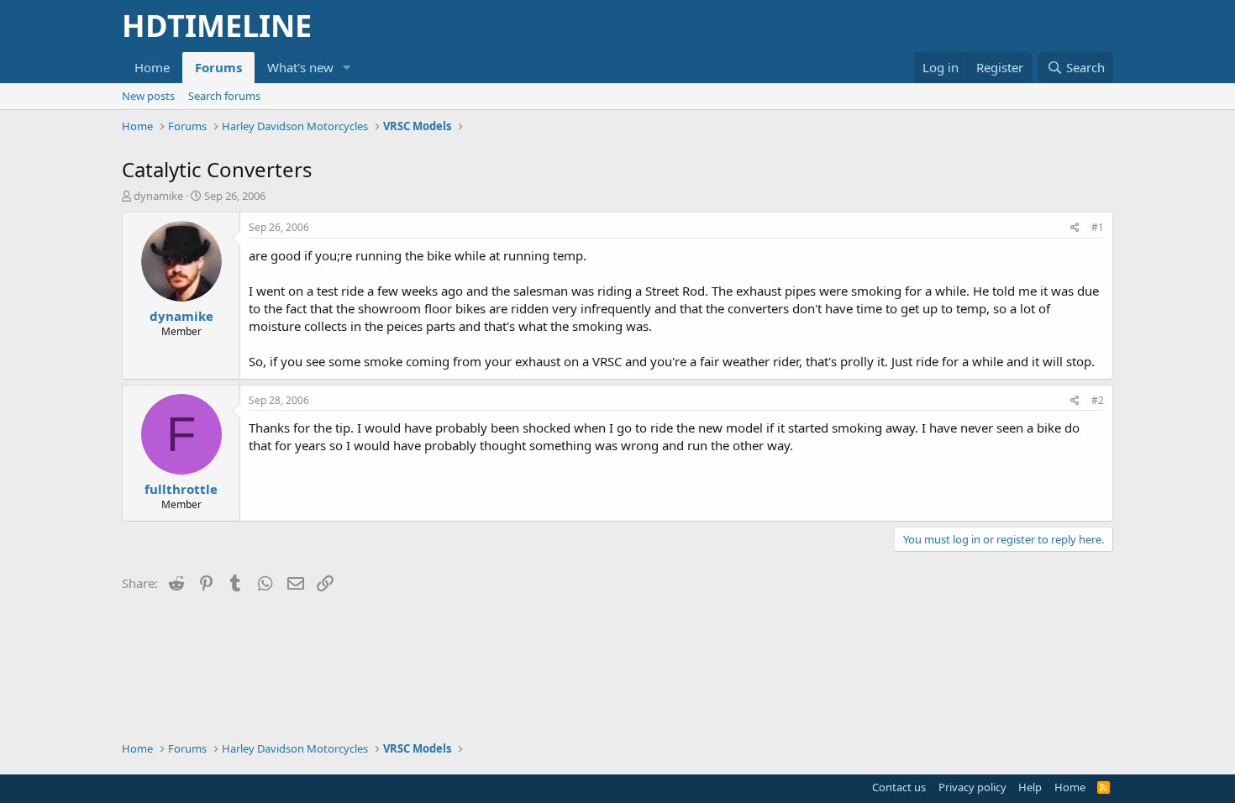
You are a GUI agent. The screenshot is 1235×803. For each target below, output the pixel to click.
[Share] (1074, 228)
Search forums (224, 95)
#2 (1097, 400)
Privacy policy (972, 787)
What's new (300, 67)
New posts (148, 95)
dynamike (158, 195)
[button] (347, 67)
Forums (218, 67)
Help (1030, 787)
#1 (1097, 227)
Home (152, 67)
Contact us (899, 787)
